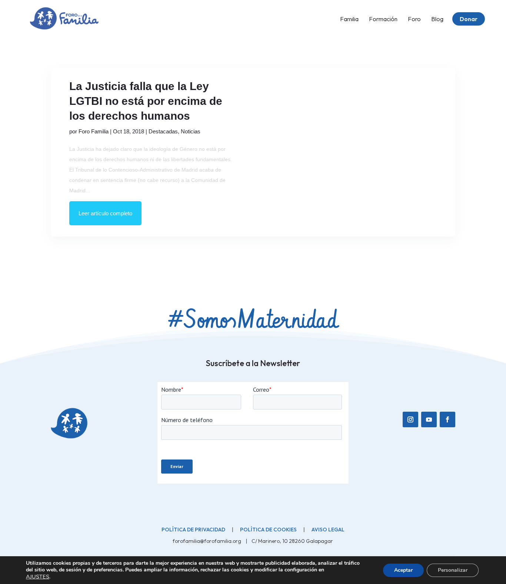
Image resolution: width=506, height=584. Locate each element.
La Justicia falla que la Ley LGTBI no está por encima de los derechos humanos (145, 101)
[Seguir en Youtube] (429, 419)
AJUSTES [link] (37, 576)
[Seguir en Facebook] (447, 419)
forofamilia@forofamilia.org (207, 541)
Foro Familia (94, 131)
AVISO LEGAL (328, 529)
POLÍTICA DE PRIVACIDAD (193, 529)
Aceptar (403, 570)
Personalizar (452, 570)
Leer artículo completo (105, 213)
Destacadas (163, 131)
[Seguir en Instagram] (410, 419)
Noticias (190, 131)
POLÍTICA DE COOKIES (268, 529)
